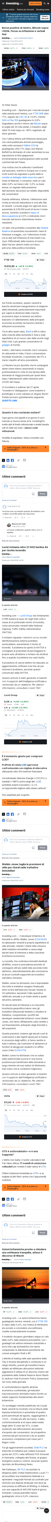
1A (23, 274)
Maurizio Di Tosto (19, 524)
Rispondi (8, 517)
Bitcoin (37, 123)
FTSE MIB (38, 113)
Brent (28, 331)
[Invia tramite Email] (24, 460)
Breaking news (42, 10)
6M (18, 274)
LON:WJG (41, 939)
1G (6, 274)
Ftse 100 (13, 120)
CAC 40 (23, 117)
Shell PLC (39, 1447)
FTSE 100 (43, 1321)
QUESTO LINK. (10, 400)
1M (14, 274)
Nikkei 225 (29, 145)
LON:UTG (20, 1050)
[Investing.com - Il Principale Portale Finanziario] (14, 3)
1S (10, 274)
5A (27, 274)
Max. (32, 274)
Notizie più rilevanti (25, 10)
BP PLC (21, 1469)
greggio (6, 345)
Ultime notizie (8, 10)
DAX (4, 120)
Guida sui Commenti (9, 500)
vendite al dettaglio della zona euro (20, 177)
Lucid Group (26, 615)
